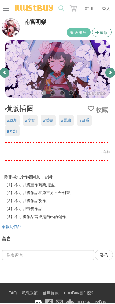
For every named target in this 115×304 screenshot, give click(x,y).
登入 (106, 8)
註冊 (89, 8)
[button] (74, 7)
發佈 (104, 255)
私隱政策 (30, 293)
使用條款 (51, 293)
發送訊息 (78, 32)
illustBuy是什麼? (78, 293)
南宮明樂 (35, 21)
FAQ (13, 293)
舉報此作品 (11, 226)
